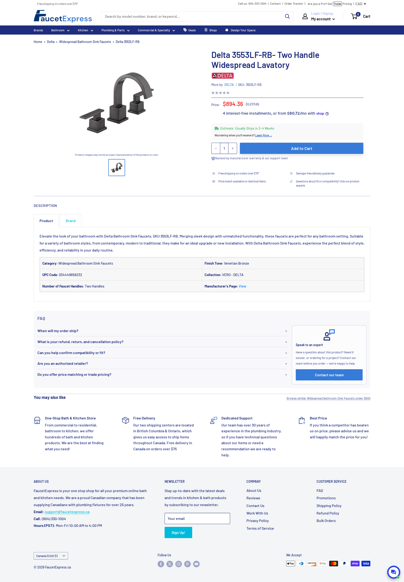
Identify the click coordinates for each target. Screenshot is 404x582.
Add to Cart (301, 148)
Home (38, 42)
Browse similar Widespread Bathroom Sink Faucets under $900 (328, 398)
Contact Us (255, 505)
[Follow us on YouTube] (196, 564)
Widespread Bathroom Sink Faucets (85, 42)
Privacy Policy (257, 520)
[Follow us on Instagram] (178, 564)
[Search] (287, 16)
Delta (50, 42)
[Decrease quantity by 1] (216, 148)
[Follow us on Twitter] (169, 564)
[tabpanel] (202, 264)
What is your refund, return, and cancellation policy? (80, 341)
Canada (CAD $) (47, 556)
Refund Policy (328, 513)
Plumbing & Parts (113, 30)
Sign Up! (178, 532)
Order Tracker (294, 3)
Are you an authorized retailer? (62, 363)
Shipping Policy (329, 505)
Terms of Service (260, 528)
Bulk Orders (326, 520)
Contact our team (329, 375)
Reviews (253, 498)
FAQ (320, 490)
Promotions (326, 498)
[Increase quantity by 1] (232, 148)
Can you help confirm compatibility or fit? (71, 352)
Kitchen (83, 30)
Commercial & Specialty (154, 30)
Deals (192, 30)
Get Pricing (330, 4)
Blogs (213, 30)
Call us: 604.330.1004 (252, 3)
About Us (253, 490)
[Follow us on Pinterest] (187, 564)
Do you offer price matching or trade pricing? (74, 374)
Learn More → (263, 135)
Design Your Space (243, 30)
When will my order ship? (57, 330)
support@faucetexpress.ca (67, 511)
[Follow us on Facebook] (161, 564)
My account (321, 18)
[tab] (46, 220)
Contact (275, 3)
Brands (38, 30)
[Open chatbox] (393, 572)
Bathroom (58, 30)
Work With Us (257, 513)
